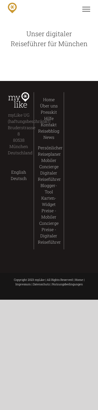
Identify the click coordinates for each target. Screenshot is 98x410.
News (48, 137)
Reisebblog (48, 131)
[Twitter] (83, 95)
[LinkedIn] (83, 105)
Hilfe (49, 118)
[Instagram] (74, 105)
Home (49, 99)
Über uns (49, 105)
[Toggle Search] (68, 9)
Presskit (49, 112)
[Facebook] (74, 95)
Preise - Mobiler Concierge (49, 217)
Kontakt (49, 124)
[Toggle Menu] (86, 9)
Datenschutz (41, 284)
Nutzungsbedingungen (67, 284)
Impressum (23, 284)
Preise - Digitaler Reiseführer (49, 236)
